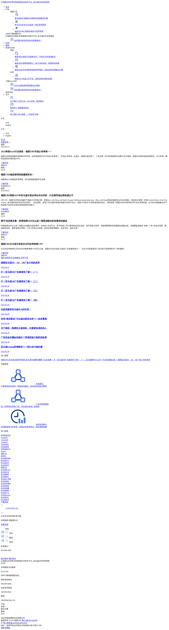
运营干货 (24, 258)
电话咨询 (4, 559)
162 (11, 508)
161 (8, 508)
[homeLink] (25, 2)
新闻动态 (9, 258)
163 (13, 508)
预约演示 (12, 559)
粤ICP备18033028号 (29, 620)
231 (17, 508)
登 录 (3, 140)
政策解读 (17, 258)
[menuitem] (87, 6)
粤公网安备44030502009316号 (15, 623)
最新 (3, 258)
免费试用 (4, 142)
